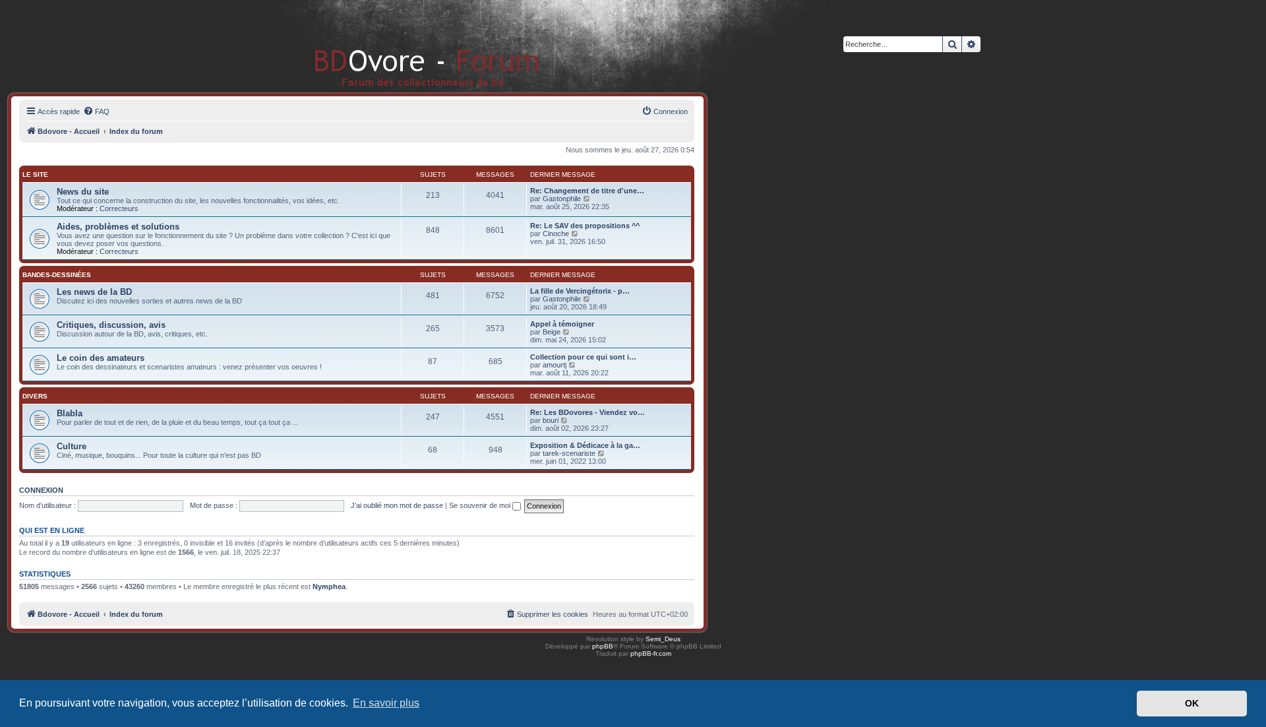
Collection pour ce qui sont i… (583, 357)
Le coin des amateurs (100, 358)
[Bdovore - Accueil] (407, 46)
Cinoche (556, 233)
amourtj (554, 365)
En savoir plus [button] (386, 703)
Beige (551, 332)
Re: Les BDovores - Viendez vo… (587, 412)
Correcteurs (119, 208)
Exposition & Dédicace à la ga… (585, 445)
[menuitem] (96, 111)
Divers (34, 396)
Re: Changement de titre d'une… (587, 191)
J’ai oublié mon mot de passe (397, 505)
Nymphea (329, 586)
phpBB (602, 646)
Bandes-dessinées (56, 274)
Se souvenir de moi (480, 505)
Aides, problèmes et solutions (118, 227)
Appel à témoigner (562, 324)
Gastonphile (562, 199)
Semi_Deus (663, 639)
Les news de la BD (94, 292)
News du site (83, 192)
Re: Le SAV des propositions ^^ (585, 226)
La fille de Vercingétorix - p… (580, 291)
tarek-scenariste (569, 453)
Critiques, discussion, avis (111, 325)
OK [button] (1192, 703)
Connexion (41, 490)
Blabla (69, 413)
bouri (550, 420)
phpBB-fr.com (650, 653)
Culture (71, 446)
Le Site (35, 174)
